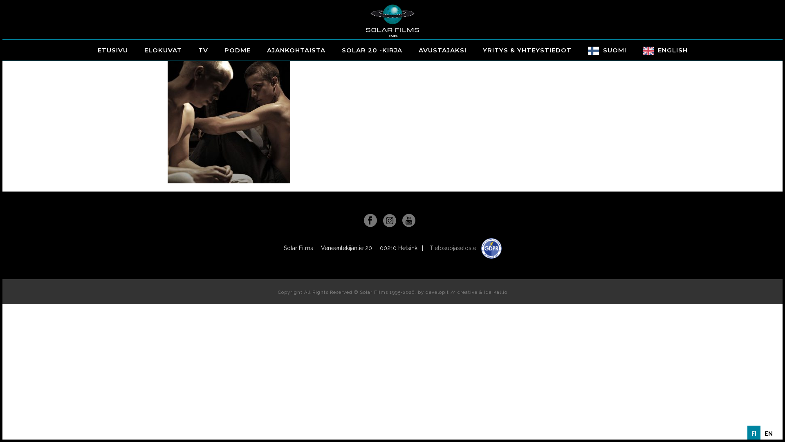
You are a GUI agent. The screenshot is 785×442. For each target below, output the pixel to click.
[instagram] (389, 221)
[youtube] (408, 221)
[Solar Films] (392, 20)
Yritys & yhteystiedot (527, 50)
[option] (768, 434)
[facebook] (370, 221)
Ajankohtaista (296, 50)
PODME (237, 50)
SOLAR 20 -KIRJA (372, 50)
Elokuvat (163, 50)
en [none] (769, 434)
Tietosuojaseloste (454, 248)
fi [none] (753, 434)
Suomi (614, 50)
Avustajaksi (443, 50)
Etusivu (113, 50)
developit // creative (452, 292)
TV (203, 50)
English (673, 50)
